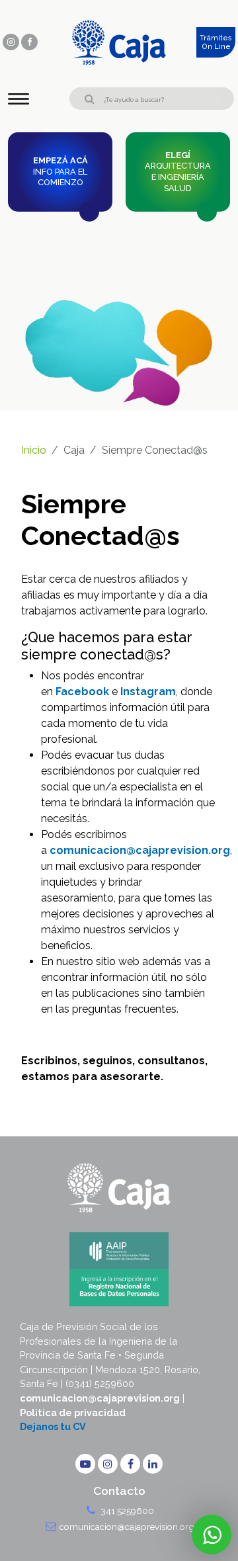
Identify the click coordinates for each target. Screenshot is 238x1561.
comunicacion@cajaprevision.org (140, 850)
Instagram (148, 691)
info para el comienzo (60, 171)
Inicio (33, 450)
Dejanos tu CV (53, 1426)
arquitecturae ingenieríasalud (178, 171)
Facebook (82, 691)
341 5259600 (126, 1510)
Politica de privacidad (73, 1412)
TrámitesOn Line (216, 42)
